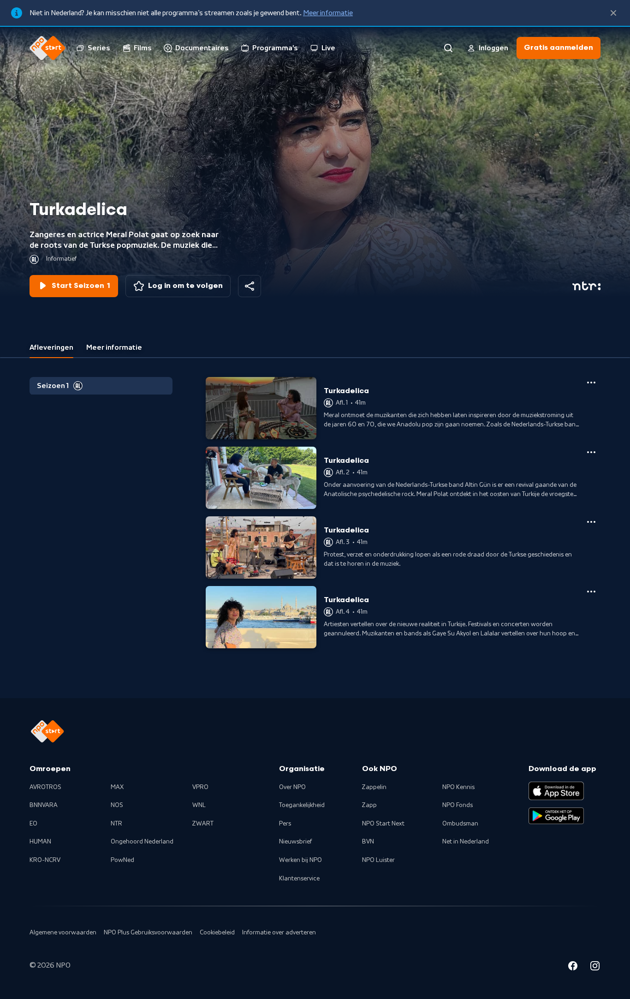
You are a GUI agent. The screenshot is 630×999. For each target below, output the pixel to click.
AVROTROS (45, 787)
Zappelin (374, 787)
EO (33, 823)
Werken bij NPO (300, 860)
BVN (368, 841)
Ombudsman (460, 823)
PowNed (122, 860)
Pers (285, 823)
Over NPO (292, 787)
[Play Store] (556, 816)
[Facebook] (572, 967)
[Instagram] (594, 967)
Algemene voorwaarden (63, 932)
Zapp (369, 805)
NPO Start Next (383, 823)
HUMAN (40, 841)
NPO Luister (378, 860)
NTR (116, 823)
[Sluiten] (613, 12)
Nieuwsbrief (295, 841)
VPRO (200, 787)
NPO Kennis (458, 787)
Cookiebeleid (217, 932)
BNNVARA (44, 805)
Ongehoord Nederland (142, 841)
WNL (199, 805)
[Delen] (249, 286)
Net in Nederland (465, 841)
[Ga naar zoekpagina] (448, 48)
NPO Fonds (457, 805)
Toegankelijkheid (302, 805)
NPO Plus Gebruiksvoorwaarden (148, 932)
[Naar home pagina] (47, 48)
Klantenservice (299, 878)
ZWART (203, 823)
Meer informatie (328, 13)
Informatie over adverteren (279, 932)
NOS (117, 805)
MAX (117, 787)
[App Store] (556, 791)
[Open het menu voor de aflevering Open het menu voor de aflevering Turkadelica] (591, 382)
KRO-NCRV (45, 860)
